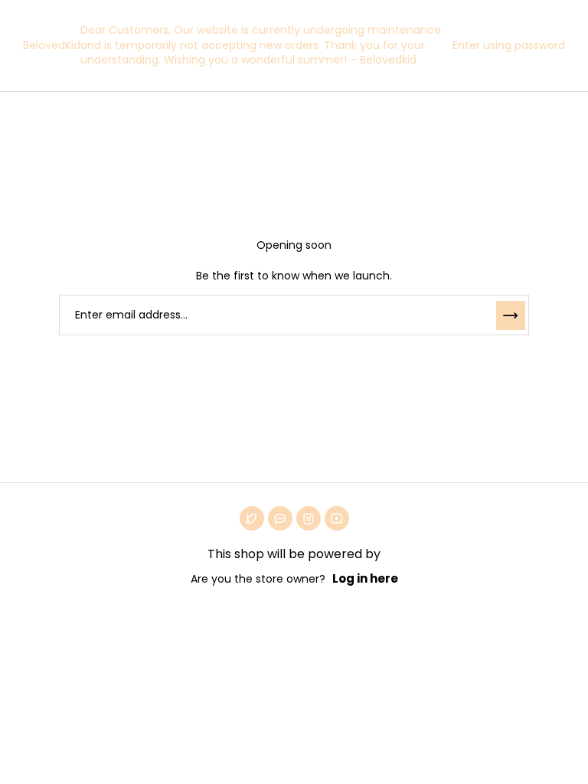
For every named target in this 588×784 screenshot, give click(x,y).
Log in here (365, 578)
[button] (505, 45)
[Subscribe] (510, 315)
